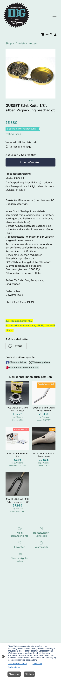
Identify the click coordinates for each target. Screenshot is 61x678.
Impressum (37, 663)
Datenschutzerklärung (17, 663)
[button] (16, 346)
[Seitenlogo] (16, 15)
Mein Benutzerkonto (19, 534)
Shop (9, 43)
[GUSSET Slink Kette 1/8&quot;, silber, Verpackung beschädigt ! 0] (30, 74)
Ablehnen (29, 674)
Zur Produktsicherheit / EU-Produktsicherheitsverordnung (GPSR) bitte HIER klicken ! (30, 325)
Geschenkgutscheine (20, 559)
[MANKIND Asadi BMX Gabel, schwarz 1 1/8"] (17, 484)
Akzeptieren (14, 674)
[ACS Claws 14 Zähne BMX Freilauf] (17, 392)
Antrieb (20, 43)
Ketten (33, 43)
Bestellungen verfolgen (41, 534)
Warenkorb (41, 547)
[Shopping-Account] (55, 35)
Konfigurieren (14, 667)
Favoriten (19, 547)
